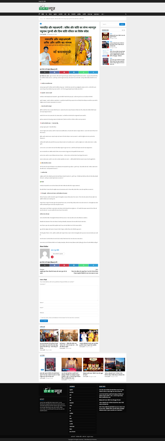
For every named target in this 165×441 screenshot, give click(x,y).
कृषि (70, 397)
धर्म (40, 23)
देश (46, 14)
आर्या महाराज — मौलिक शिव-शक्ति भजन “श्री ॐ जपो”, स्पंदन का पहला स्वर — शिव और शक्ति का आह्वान (69, 344)
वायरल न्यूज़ (90, 14)
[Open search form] (125, 14)
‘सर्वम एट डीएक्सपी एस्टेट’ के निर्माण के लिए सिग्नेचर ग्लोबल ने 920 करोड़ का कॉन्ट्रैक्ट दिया (105, 36)
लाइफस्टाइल (96, 14)
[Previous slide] (122, 30)
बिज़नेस (50, 14)
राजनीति (84, 14)
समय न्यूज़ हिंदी (43, 34)
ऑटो (65, 14)
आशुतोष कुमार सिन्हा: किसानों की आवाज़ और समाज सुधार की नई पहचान (53, 271)
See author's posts (58, 253)
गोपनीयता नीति (79, 436)
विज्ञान (71, 429)
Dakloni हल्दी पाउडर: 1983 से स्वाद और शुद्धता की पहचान (93, 374)
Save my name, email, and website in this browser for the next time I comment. (60, 317)
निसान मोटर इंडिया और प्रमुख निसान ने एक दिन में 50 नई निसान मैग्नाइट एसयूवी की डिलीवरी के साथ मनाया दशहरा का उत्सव (85, 271)
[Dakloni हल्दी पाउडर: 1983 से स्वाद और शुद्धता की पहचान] (93, 364)
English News (90, 436)
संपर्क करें (84, 436)
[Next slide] (124, 30)
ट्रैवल (71, 405)
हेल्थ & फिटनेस (72, 431)
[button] (39, 14)
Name (42, 302)
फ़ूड (70, 416)
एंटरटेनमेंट (60, 14)
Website (42, 312)
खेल (69, 14)
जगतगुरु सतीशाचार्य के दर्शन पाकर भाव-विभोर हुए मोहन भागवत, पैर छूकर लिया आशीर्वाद (89, 344)
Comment (43, 284)
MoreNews (87, 439)
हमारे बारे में (73, 436)
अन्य (102, 14)
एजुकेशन (55, 14)
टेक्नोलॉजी (73, 14)
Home (43, 14)
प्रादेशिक (79, 14)
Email (41, 307)
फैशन (111, 58)
